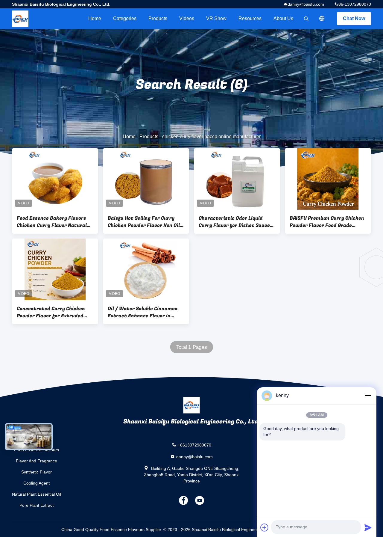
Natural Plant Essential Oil (36, 494)
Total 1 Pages (191, 347)
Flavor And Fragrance (36, 460)
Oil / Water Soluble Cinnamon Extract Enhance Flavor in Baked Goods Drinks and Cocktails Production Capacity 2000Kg (144, 312)
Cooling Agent (36, 483)
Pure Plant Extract (36, 505)
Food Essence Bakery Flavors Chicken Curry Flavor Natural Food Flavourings (52, 222)
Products (157, 18)
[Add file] (264, 527)
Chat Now (354, 18)
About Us (283, 18)
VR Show (216, 18)
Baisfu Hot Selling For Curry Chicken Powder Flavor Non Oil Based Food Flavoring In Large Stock (144, 222)
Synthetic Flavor (36, 472)
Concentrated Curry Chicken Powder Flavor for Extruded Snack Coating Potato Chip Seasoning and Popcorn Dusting (54, 312)
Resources (250, 18)
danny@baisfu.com (306, 4)
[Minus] (368, 395)
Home (94, 18)
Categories (124, 18)
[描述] (322, 18)
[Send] (368, 527)
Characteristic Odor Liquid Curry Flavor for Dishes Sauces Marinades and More (236, 222)
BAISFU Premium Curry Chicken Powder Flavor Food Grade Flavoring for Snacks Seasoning (327, 222)
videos (186, 18)
